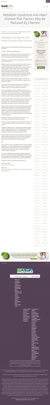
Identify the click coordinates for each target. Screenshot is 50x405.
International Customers (26, 317)
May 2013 (45, 237)
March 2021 (37, 124)
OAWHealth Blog (18, 289)
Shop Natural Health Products (35, 310)
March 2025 (44, 93)
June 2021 (45, 119)
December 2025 (37, 85)
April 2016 (37, 195)
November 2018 (37, 158)
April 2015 (37, 206)
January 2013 (45, 243)
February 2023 (37, 105)
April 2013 (37, 240)
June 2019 (37, 150)
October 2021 (45, 113)
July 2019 (45, 147)
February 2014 (37, 226)
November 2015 (45, 198)
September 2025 (45, 88)
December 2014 (37, 212)
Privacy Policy (24, 399)
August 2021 (44, 116)
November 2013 (45, 229)
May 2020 (45, 133)
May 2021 (37, 122)
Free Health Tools (18, 305)
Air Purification (35, 353)
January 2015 (45, 209)
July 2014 (45, 217)
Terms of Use (31, 399)
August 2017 (44, 175)
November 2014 (45, 212)
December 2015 (37, 198)
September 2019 (45, 144)
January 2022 (37, 110)
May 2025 (37, 93)
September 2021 (37, 116)
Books (33, 359)
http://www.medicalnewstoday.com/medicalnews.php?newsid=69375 (16, 170)
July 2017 (37, 178)
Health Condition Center (17, 297)
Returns (25, 315)
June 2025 (45, 91)
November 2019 (45, 141)
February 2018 (45, 169)
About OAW (26, 313)
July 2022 (45, 105)
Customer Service (25, 311)
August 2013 (37, 234)
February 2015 (37, 209)
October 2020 (37, 130)
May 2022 (37, 108)
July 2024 (37, 102)
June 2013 (37, 237)
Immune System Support (34, 324)
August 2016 (44, 189)
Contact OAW (26, 309)
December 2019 (37, 141)
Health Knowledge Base (18, 301)
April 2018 (45, 167)
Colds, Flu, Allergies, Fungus (34, 328)
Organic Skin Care (35, 343)
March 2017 (37, 184)
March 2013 (44, 240)
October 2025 (37, 88)
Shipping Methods (25, 320)
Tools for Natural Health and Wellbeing (35, 347)
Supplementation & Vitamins (36, 320)
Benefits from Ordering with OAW (18, 293)
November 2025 (45, 85)
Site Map (18, 399)
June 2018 (45, 164)
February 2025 (37, 96)
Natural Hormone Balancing (34, 334)
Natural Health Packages (35, 317)
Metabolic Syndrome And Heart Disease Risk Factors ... (16, 41)
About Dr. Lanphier (17, 280)
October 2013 (37, 231)
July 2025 (37, 91)
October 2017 (45, 172)
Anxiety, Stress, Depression (36, 337)
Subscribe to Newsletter (18, 286)
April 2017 (45, 181)
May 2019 (45, 150)
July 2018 (37, 164)
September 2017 (37, 175)
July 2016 (37, 192)
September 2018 (37, 161)
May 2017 (37, 181)
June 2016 (45, 192)
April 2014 (37, 223)
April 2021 (45, 122)
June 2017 (45, 178)
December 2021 (45, 110)
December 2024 (37, 99)
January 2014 (45, 226)
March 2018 (37, 169)
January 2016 (45, 195)
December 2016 (37, 186)
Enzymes (34, 331)
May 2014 (45, 220)
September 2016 (37, 189)
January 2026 (45, 82)
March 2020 (44, 136)
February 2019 (45, 153)
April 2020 (37, 136)
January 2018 (37, 172)
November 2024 (45, 99)
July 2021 (37, 119)
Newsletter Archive (17, 283)
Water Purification (34, 351)
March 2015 (44, 206)
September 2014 (45, 215)
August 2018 (44, 161)
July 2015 (45, 200)
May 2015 (45, 203)
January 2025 (45, 96)
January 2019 (37, 155)
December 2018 (45, 155)
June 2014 (37, 220)
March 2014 (44, 223)
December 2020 (45, 127)
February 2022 (45, 108)
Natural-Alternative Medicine (34, 356)
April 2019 (37, 153)
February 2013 (37, 243)
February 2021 (45, 124)
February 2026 (37, 82)
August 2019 (37, 147)
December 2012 (37, 245)
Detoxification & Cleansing (35, 314)
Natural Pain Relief (35, 340)
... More (44, 245)
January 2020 (45, 139)
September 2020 (45, 130)
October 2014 (37, 215)
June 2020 (37, 133)
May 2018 (37, 167)
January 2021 (37, 127)
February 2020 (37, 139)
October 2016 (45, 186)
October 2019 (37, 144)
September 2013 (45, 231)
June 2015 (37, 203)
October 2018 (45, 158)
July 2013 (45, 234)
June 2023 (45, 102)
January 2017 (45, 184)
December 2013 (37, 229)
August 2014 (37, 217)
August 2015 (37, 200)
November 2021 (37, 113)
